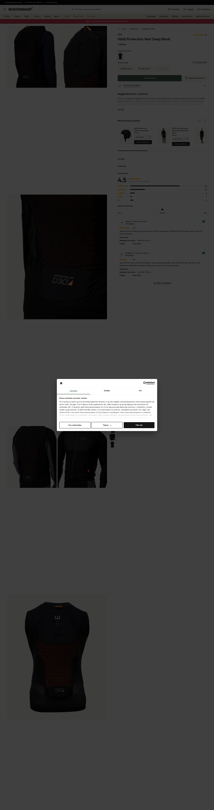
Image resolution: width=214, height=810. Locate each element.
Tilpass (106, 425)
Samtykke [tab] (73, 391)
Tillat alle (139, 425)
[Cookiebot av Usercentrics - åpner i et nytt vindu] (145, 383)
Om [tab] (140, 391)
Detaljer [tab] (107, 391)
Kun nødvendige (74, 425)
